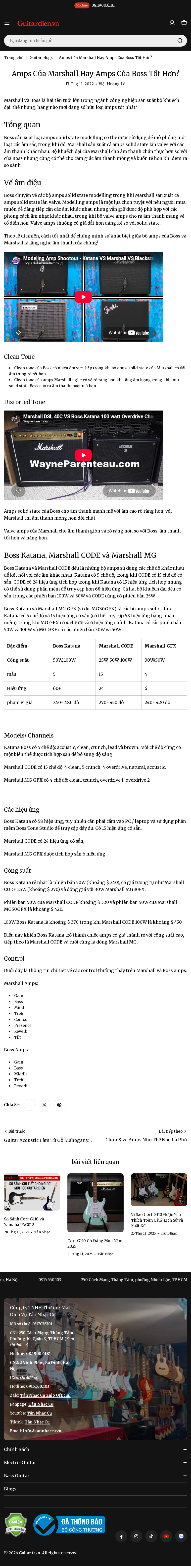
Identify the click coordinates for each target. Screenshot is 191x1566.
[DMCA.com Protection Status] (15, 1524)
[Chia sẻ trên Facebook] (30, 1105)
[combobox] (95, 41)
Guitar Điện (29, 1553)
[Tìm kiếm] (180, 41)
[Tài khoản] (172, 23)
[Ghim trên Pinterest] (59, 1105)
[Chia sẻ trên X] (44, 1105)
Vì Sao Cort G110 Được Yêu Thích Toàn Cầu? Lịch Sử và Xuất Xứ (157, 1220)
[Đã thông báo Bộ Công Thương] (69, 1524)
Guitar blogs (41, 57)
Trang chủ (13, 57)
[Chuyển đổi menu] (7, 23)
